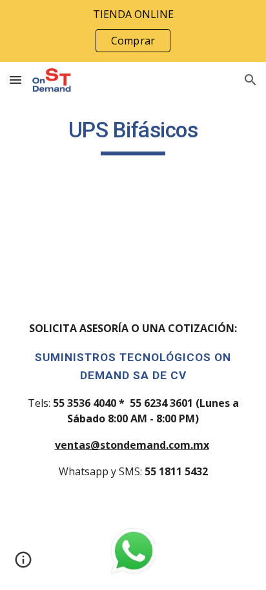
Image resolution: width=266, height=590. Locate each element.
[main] (133, 136)
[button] (15, 79)
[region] (133, 31)
